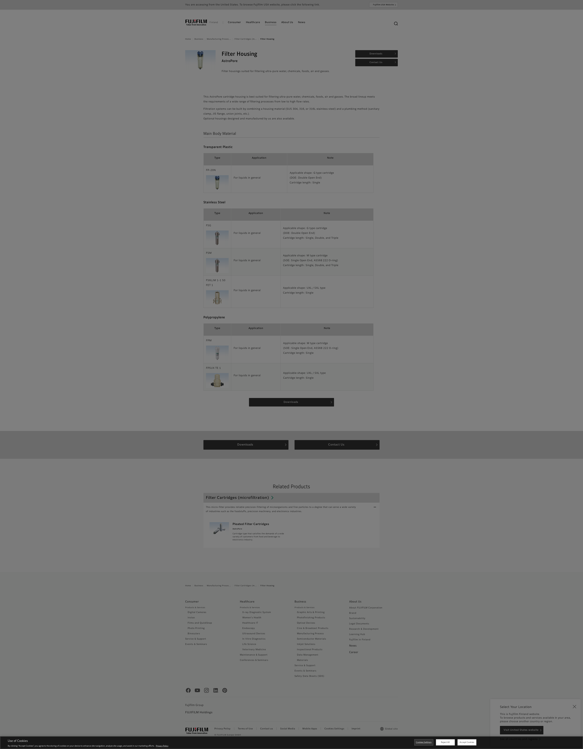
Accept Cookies (467, 742)
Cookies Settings (423, 742)
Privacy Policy (162, 746)
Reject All (445, 742)
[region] (291, 742)
